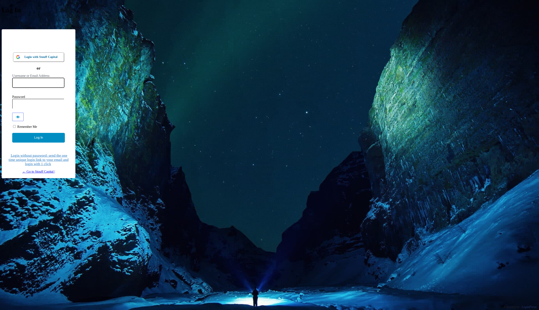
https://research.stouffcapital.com (38, 43)
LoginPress (529, 307)
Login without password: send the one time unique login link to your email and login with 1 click (39, 160)
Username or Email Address (30, 76)
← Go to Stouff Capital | (38, 171)
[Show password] (18, 117)
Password (18, 97)
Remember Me (27, 126)
